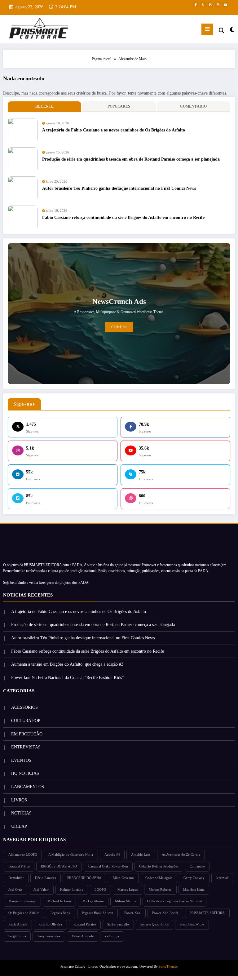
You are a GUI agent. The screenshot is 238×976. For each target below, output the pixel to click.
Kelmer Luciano (71, 889)
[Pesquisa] (221, 30)
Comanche (197, 866)
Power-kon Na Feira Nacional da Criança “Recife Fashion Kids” (67, 677)
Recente (44, 106)
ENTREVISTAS (26, 747)
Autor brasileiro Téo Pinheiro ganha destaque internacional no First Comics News (119, 188)
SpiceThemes (168, 966)
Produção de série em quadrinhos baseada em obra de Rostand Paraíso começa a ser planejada (131, 159)
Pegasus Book (60, 913)
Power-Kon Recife (165, 913)
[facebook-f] (195, 4)
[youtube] (225, 4)
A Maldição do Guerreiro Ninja (70, 854)
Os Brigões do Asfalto (23, 913)
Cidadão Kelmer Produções (158, 866)
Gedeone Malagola (158, 878)
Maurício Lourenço (22, 901)
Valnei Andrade (83, 936)
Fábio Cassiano (123, 878)
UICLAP (19, 826)
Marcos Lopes (127, 889)
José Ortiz (15, 889)
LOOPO (100, 889)
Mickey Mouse (93, 901)
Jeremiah (222, 878)
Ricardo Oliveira (50, 924)
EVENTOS (21, 760)
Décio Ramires (45, 878)
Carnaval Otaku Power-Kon (108, 866)
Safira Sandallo (118, 924)
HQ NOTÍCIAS (25, 773)
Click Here (119, 327)
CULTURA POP (25, 720)
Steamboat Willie (192, 924)
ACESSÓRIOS (24, 707)
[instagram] (218, 4)
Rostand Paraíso (84, 924)
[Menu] (207, 29)
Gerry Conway (194, 878)
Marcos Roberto (160, 889)
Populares (119, 106)
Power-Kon (132, 913)
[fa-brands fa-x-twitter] (203, 4)
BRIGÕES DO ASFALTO (59, 866)
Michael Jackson (59, 901)
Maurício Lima (194, 889)
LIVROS (19, 800)
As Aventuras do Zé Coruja (181, 854)
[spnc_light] (231, 30)
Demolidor (16, 878)
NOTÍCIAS (21, 813)
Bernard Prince (19, 866)
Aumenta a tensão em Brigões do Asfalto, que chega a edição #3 (67, 664)
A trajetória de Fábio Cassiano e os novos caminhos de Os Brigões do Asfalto (113, 130)
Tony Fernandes (48, 936)
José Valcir (41, 889)
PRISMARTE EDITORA (207, 913)
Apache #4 (112, 854)
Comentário (193, 106)
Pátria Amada (17, 924)
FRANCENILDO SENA (84, 878)
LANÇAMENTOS (27, 786)
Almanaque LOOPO (22, 854)
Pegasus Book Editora (97, 913)
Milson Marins (125, 901)
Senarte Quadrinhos (154, 924)
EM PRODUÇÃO (26, 734)
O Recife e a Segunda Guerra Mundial (174, 901)
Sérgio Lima (17, 936)
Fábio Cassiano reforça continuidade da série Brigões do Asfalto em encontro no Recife (123, 217)
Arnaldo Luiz (140, 854)
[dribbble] (210, 4)
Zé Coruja (112, 936)
